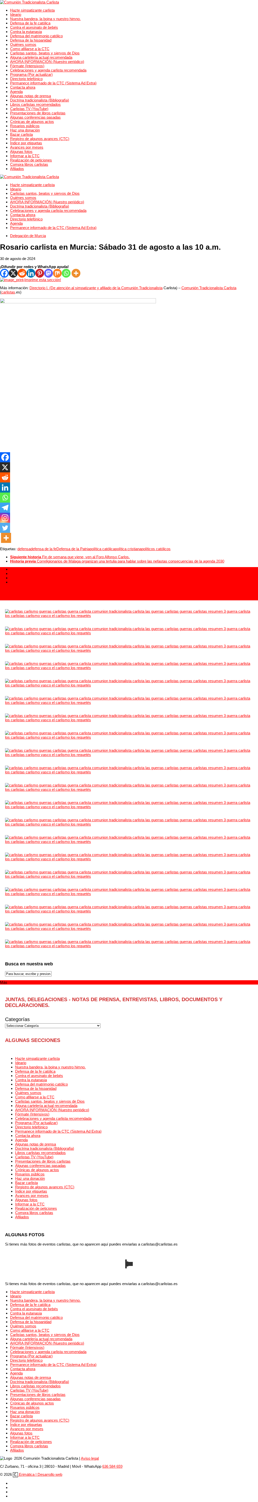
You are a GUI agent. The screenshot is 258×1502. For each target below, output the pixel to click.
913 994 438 (10, 590)
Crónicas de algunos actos (32, 121)
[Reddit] (22, 273)
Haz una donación (25, 130)
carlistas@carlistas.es (18, 598)
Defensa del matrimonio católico (36, 36)
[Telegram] (5, 508)
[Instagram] (5, 518)
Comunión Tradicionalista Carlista (208, 288)
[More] (76, 273)
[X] (13, 273)
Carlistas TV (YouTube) (29, 109)
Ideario (15, 14)
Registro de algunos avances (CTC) (39, 139)
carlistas (8, 292)
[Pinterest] (39, 273)
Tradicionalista (151, 288)
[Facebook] (4, 273)
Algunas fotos (21, 151)
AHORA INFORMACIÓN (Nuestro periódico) (47, 61)
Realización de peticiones (31, 160)
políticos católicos (156, 549)
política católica (102, 549)
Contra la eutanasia (26, 31)
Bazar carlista (21, 134)
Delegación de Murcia (28, 236)
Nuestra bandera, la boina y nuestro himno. (45, 19)
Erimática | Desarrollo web (40, 1474)
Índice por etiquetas (26, 143)
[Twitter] (5, 528)
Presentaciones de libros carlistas (38, 113)
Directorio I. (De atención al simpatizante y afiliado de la (75, 288)
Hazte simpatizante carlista (32, 10)
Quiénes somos (23, 44)
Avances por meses (26, 147)
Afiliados (17, 169)
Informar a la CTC (25, 156)
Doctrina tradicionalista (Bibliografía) (39, 100)
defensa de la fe (43, 549)
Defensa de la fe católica (30, 23)
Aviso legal (90, 1458)
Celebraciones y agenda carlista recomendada (48, 70)
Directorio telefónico (26, 79)
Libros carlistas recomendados (35, 104)
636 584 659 (112, 1466)
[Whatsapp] (66, 273)
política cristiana (128, 549)
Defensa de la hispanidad (30, 40)
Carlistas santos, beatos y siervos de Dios (45, 53)
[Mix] (57, 273)
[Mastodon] (48, 273)
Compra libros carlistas (29, 164)
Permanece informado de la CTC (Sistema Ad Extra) (53, 83)
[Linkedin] (30, 273)
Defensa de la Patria (73, 549)
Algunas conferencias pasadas (35, 117)
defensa (23, 549)
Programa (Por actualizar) (31, 74)
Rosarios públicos (25, 126)
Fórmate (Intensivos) (27, 66)
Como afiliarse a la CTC (29, 49)
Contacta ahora (22, 87)
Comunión (130, 288)
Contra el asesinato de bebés (34, 27)
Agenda (16, 91)
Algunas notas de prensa (30, 96)
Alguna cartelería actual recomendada (41, 57)
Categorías (17, 1019)
